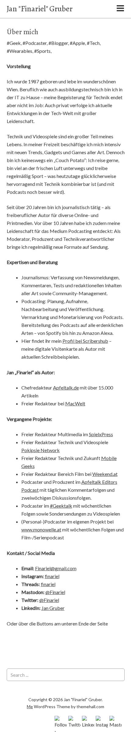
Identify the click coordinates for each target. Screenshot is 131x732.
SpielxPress (101, 434)
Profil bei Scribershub (85, 341)
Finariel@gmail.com (55, 568)
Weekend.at (105, 474)
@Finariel (55, 592)
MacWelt (75, 403)
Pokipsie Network (40, 450)
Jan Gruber (53, 608)
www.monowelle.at (41, 529)
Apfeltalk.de (66, 387)
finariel (52, 576)
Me (30, 706)
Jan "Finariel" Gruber (40, 8)
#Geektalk (61, 506)
